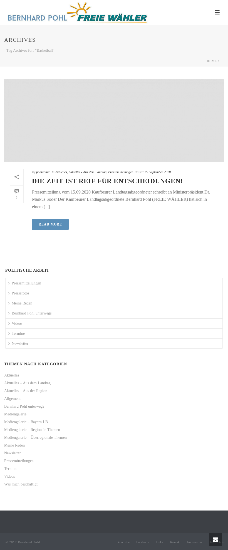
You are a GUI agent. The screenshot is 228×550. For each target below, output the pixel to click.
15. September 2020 (157, 172)
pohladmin (43, 172)
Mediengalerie (15, 414)
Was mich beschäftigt (21, 484)
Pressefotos (20, 293)
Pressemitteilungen (120, 172)
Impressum (194, 542)
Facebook (142, 542)
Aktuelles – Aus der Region (25, 391)
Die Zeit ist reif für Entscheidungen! (107, 181)
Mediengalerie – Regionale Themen (32, 430)
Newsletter (20, 343)
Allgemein (12, 399)
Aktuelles (61, 172)
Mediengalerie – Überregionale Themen (35, 437)
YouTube (123, 542)
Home (212, 61)
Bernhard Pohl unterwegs (31, 313)
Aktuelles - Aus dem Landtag (87, 172)
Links (159, 542)
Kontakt (175, 542)
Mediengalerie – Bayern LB (26, 422)
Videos (17, 323)
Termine (18, 333)
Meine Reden (22, 303)
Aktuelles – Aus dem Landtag (27, 383)
